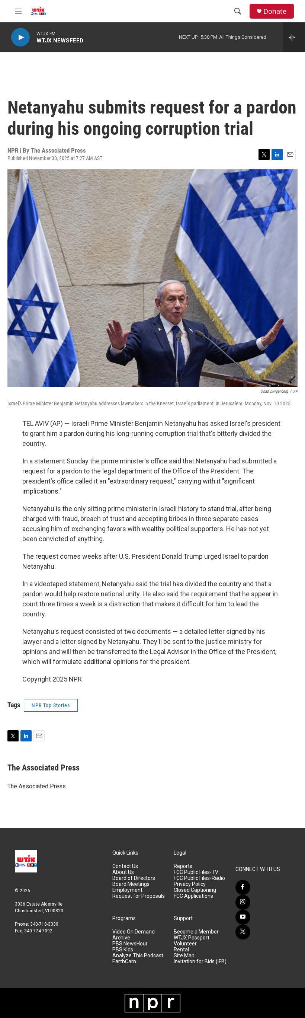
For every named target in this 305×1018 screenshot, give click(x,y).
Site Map (184, 955)
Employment (127, 890)
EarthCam (124, 961)
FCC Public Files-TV (196, 872)
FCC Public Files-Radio (199, 878)
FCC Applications (193, 896)
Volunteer (185, 944)
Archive (121, 938)
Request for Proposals (138, 896)
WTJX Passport (191, 938)
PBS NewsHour (130, 944)
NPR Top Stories (51, 705)
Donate (274, 11)
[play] (20, 37)
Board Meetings (131, 884)
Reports (183, 866)
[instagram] (242, 902)
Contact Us (125, 866)
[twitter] (242, 932)
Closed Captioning (195, 890)
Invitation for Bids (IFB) (200, 961)
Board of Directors (133, 878)
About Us (123, 872)
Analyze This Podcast (137, 955)
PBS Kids (122, 949)
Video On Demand (133, 932)
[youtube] (242, 917)
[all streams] (294, 37)
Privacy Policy (190, 884)
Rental (181, 949)
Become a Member (196, 932)
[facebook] (242, 887)
